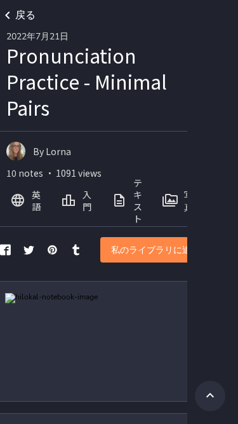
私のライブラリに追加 (155, 250)
